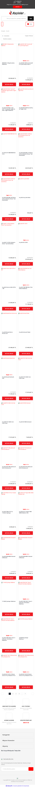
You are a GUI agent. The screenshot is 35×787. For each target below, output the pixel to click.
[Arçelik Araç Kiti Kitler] (26, 185)
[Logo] (17, 12)
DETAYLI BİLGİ (9, 84)
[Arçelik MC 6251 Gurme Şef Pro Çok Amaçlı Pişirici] (26, 51)
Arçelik (7, 31)
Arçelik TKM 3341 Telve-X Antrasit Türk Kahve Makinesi (25, 603)
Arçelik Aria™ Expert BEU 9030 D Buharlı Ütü (25, 512)
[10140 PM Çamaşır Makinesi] (26, 626)
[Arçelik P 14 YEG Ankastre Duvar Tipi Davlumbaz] (9, 230)
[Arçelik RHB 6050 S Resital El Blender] (26, 544)
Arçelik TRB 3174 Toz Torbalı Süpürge (7, 512)
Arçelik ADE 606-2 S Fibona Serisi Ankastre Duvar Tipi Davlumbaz (26, 154)
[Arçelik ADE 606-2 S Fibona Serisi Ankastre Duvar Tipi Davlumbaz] (26, 140)
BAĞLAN (17, 6)
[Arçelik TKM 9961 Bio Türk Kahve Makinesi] (26, 275)
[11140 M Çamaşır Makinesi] (9, 589)
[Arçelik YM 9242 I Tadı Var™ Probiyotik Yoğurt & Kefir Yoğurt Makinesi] (9, 96)
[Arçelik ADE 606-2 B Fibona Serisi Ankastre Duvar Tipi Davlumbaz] (9, 185)
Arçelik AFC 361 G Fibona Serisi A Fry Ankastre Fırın (8, 675)
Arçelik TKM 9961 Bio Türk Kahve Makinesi (25, 288)
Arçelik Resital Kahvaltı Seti (8, 377)
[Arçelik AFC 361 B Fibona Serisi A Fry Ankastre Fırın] (26, 662)
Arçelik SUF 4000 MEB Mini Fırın (9, 153)
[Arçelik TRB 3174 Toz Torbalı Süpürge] (9, 499)
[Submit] (30, 769)
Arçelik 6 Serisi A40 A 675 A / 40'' (9, 288)
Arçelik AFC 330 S (23, 242)
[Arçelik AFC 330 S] (26, 230)
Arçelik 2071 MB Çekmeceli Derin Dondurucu (9, 467)
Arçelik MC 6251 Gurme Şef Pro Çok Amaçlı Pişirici (26, 63)
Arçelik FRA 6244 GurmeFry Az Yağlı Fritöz (26, 108)
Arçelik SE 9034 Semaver (25, 422)
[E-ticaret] (17, 786)
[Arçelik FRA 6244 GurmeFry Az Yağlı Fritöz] (26, 96)
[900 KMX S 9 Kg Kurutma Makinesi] (9, 51)
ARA (31, 18)
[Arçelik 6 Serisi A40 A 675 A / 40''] (9, 275)
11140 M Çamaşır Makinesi (9, 601)
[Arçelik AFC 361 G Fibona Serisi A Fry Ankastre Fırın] (9, 662)
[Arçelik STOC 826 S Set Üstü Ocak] (26, 365)
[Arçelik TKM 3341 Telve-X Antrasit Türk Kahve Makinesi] (26, 589)
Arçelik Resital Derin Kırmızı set (7, 332)
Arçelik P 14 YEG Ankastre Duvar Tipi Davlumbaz (8, 243)
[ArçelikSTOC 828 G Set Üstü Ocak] (9, 410)
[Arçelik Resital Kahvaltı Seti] (9, 365)
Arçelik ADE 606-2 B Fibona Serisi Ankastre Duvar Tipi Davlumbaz (9, 199)
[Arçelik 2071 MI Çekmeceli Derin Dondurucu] (26, 455)
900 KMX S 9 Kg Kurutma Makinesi (8, 63)
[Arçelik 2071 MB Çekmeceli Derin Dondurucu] (9, 455)
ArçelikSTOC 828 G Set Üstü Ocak (8, 422)
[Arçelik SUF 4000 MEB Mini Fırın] (9, 140)
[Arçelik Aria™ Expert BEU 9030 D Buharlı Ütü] (26, 499)
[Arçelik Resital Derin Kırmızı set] (9, 320)
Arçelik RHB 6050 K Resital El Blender (8, 557)
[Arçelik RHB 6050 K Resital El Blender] (9, 544)
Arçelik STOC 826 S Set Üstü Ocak (25, 377)
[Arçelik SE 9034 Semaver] (26, 410)
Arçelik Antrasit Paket (24, 332)
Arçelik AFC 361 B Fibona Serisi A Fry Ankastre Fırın (25, 675)
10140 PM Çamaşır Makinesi (23, 638)
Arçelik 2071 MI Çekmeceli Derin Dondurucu (25, 467)
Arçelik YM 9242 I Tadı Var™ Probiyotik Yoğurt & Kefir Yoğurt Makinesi (8, 109)
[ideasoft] (9, 786)
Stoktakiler (6, 36)
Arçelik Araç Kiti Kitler (24, 197)
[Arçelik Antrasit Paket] (26, 320)
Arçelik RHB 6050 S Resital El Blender (25, 557)
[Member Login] (2, 24)
